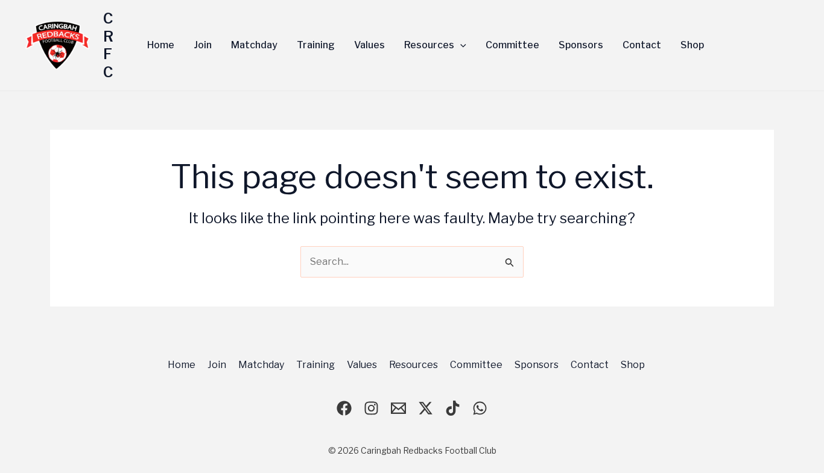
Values (362, 364)
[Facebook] (344, 408)
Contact (590, 364)
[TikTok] (452, 408)
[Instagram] (371, 408)
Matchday (261, 364)
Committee (476, 364)
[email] (398, 408)
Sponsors (537, 364)
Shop (633, 364)
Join (217, 364)
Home (181, 364)
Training (315, 364)
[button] (460, 45)
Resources (413, 364)
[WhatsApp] (479, 408)
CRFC (108, 45)
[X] (425, 408)
